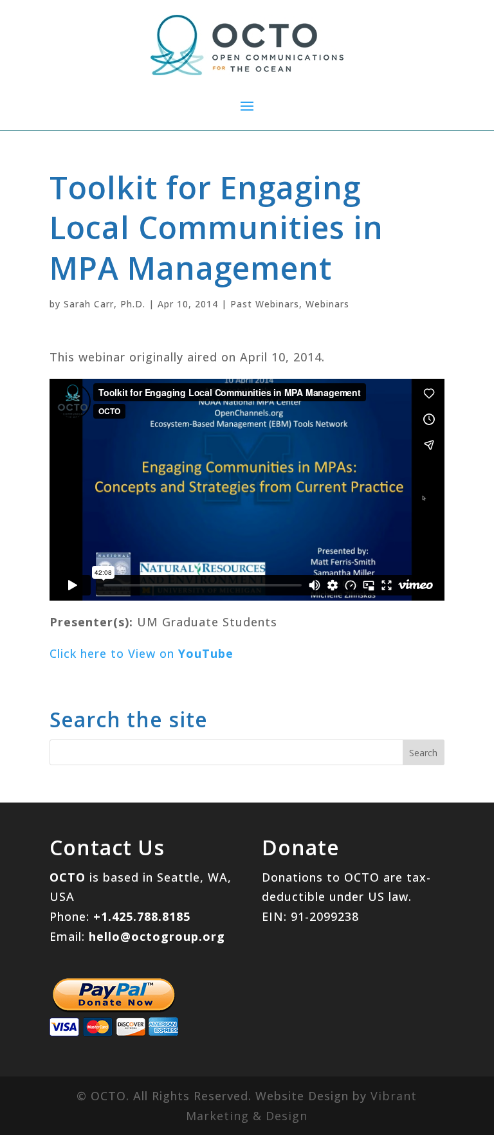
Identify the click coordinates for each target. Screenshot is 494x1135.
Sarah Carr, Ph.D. (104, 304)
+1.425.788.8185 (141, 916)
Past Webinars (264, 304)
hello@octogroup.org (157, 936)
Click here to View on (141, 653)
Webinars (327, 304)
